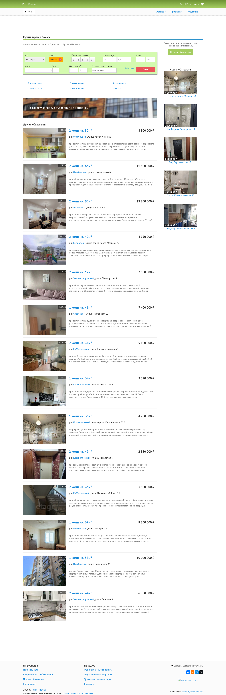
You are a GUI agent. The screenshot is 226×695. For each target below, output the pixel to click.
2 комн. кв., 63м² (80, 166)
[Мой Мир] (197, 672)
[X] (201, 672)
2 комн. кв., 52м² (80, 272)
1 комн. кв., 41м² (80, 307)
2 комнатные (35, 88)
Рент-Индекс (39, 689)
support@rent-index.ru (192, 691)
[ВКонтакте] (188, 672)
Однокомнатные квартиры (98, 669)
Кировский (78, 242)
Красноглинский (81, 384)
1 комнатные (35, 83)
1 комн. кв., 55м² (80, 558)
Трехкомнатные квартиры (97, 679)
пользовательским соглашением (78, 693)
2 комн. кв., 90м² (80, 201)
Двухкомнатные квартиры (98, 674)
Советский (78, 313)
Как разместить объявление (38, 674)
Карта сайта (29, 683)
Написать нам (30, 669)
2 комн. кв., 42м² (80, 237)
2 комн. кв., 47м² (80, 343)
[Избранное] (202, 4)
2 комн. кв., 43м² (80, 487)
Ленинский (78, 207)
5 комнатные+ (120, 83)
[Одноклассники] (192, 672)
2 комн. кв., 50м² (80, 131)
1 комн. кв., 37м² (80, 522)
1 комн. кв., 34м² (80, 378)
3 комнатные (77, 83)
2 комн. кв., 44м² (80, 593)
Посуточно (192, 11)
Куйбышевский (81, 349)
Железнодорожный (83, 278)
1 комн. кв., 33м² (80, 416)
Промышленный (81, 422)
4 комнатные (77, 88)
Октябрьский (80, 136)
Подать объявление (180, 52)
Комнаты (117, 88)
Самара (30, 11)
